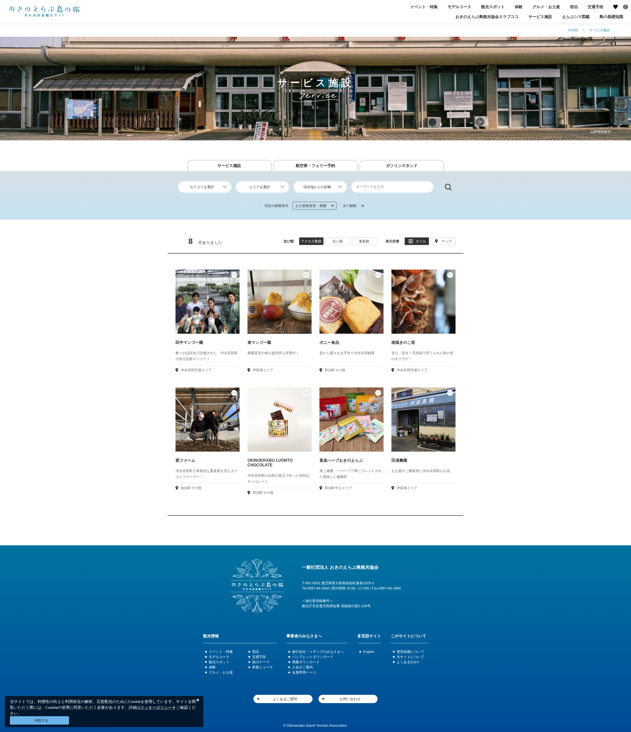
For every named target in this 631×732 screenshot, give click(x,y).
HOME (573, 30)
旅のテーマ (260, 662)
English (368, 652)
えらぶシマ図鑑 (576, 17)
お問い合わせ (350, 699)
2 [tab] (620, 131)
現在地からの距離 (317, 187)
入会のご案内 (302, 667)
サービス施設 (540, 17)
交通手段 (259, 657)
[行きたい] (234, 275)
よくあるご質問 (285, 699)
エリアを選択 (259, 187)
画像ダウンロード (306, 662)
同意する (41, 720)
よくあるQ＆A (408, 662)
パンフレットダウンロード (312, 657)
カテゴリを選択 (202, 187)
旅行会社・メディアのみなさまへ (318, 652)
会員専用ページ (304, 672)
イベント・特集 (221, 652)
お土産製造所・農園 (310, 206)
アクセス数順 (311, 241)
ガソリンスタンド (402, 166)
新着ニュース (262, 667)
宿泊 (255, 652)
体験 (212, 667)
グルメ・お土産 (221, 672)
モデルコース (219, 657)
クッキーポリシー (156, 707)
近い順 (338, 241)
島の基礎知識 (611, 17)
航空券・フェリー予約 (315, 166)
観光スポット (219, 662)
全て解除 (350, 206)
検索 (448, 187)
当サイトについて (410, 657)
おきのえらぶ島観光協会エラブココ (487, 17)
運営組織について (410, 652)
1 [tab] (620, 124)
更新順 (364, 241)
